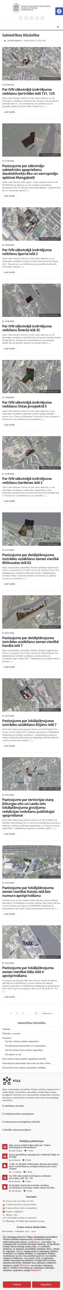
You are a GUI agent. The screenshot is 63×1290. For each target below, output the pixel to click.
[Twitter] (20, 18)
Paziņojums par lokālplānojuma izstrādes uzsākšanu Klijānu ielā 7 (29, 722)
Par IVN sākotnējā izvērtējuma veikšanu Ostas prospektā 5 (27, 404)
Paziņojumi (7, 1037)
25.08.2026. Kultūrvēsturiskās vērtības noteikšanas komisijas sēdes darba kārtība (32, 1186)
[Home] (5, 40)
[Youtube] (31, 18)
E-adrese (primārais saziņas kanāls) (21, 1204)
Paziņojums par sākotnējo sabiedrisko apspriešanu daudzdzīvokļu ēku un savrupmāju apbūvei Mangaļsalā (30, 171)
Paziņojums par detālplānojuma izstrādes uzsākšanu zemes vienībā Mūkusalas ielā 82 (30, 558)
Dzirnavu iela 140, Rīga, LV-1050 (19, 1201)
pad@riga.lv (18, 1211)
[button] (59, 11)
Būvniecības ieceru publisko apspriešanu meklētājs (24, 1067)
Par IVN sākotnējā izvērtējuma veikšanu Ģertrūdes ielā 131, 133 (28, 91)
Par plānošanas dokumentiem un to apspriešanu (25, 1045)
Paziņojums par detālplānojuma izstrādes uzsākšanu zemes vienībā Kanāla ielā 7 (30, 641)
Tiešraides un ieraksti (11, 1033)
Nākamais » (47, 1013)
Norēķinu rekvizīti (14, 1105)
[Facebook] (26, 18)
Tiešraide (6, 1029)
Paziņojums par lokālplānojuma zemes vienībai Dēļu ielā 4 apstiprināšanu (28, 971)
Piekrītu (17, 1284)
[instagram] (37, 18)
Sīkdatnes (25, 1265)
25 (36, 1013)
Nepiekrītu (46, 1284)
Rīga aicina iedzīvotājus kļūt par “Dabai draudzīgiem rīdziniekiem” (29, 1146)
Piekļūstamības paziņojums (19, 1113)
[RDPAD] (31, 8)
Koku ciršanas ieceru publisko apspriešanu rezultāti (24, 1058)
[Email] (42, 18)
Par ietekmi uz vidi (13, 1054)
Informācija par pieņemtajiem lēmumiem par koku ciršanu (26, 1063)
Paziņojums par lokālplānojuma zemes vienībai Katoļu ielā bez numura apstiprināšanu (28, 891)
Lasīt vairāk (9, 111)
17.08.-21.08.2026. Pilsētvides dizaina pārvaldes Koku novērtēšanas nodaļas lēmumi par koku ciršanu (33, 1166)
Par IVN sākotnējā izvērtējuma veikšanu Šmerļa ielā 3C (27, 328)
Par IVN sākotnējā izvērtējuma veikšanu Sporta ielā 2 (27, 251)
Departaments (14, 40)
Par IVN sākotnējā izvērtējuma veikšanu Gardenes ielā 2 (27, 480)
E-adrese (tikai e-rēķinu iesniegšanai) (21, 1208)
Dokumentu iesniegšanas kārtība (22, 1121)
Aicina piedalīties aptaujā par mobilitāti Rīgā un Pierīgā (34, 1155)
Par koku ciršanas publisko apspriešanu (22, 1041)
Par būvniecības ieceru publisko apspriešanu (24, 1050)
